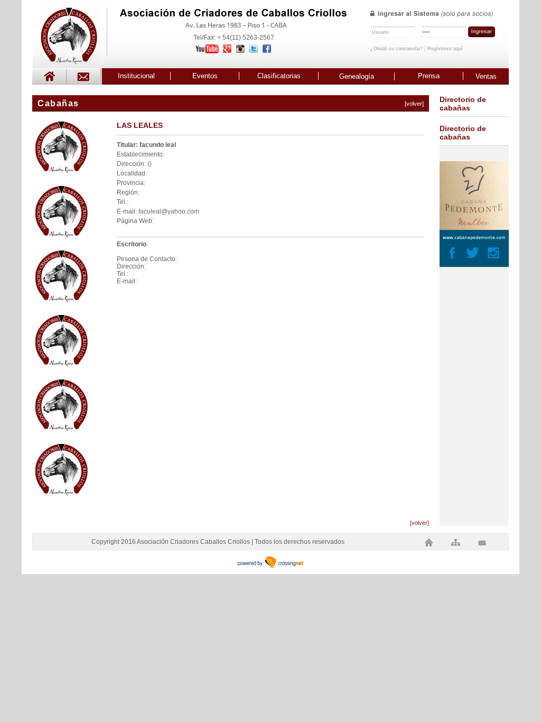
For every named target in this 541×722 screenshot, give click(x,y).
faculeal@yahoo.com (168, 211)
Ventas (486, 76)
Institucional (136, 76)
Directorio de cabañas (463, 103)
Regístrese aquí (445, 48)
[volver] (414, 103)
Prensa (429, 76)
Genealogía (356, 76)
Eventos (205, 76)
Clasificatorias (279, 76)
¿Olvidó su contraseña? (396, 48)
